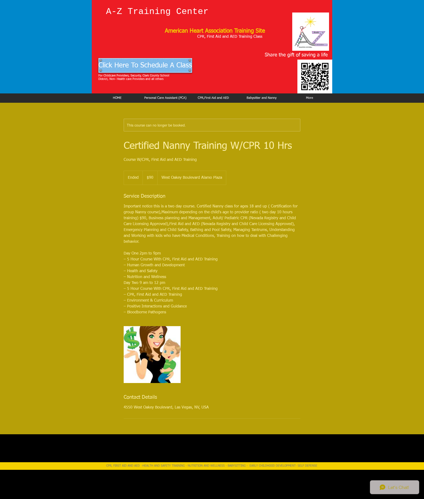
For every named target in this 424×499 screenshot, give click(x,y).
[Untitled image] (152, 354)
